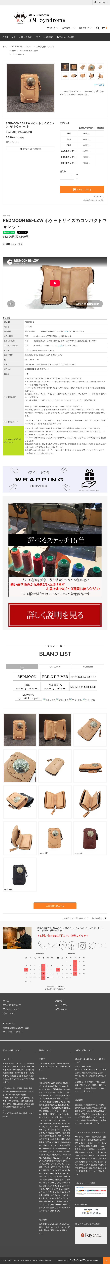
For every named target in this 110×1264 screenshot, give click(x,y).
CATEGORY (56, 666)
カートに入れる (84, 189)
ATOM (11, 1023)
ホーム (5, 47)
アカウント (101, 2)
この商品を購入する (55, 905)
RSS (5, 1023)
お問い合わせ (25, 37)
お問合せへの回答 (65, 37)
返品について (99, 196)
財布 (14, 50)
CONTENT (88, 666)
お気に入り (14, 142)
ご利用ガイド (9, 37)
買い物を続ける (98, 918)
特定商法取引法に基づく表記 (16, 1027)
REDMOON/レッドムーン (22, 47)
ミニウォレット (18, 54)
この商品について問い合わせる (74, 918)
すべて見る (99, 84)
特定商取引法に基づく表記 (94, 200)
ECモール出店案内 (44, 37)
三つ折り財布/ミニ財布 (45, 47)
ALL (22, 666)
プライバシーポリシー (13, 1032)
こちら (65, 331)
